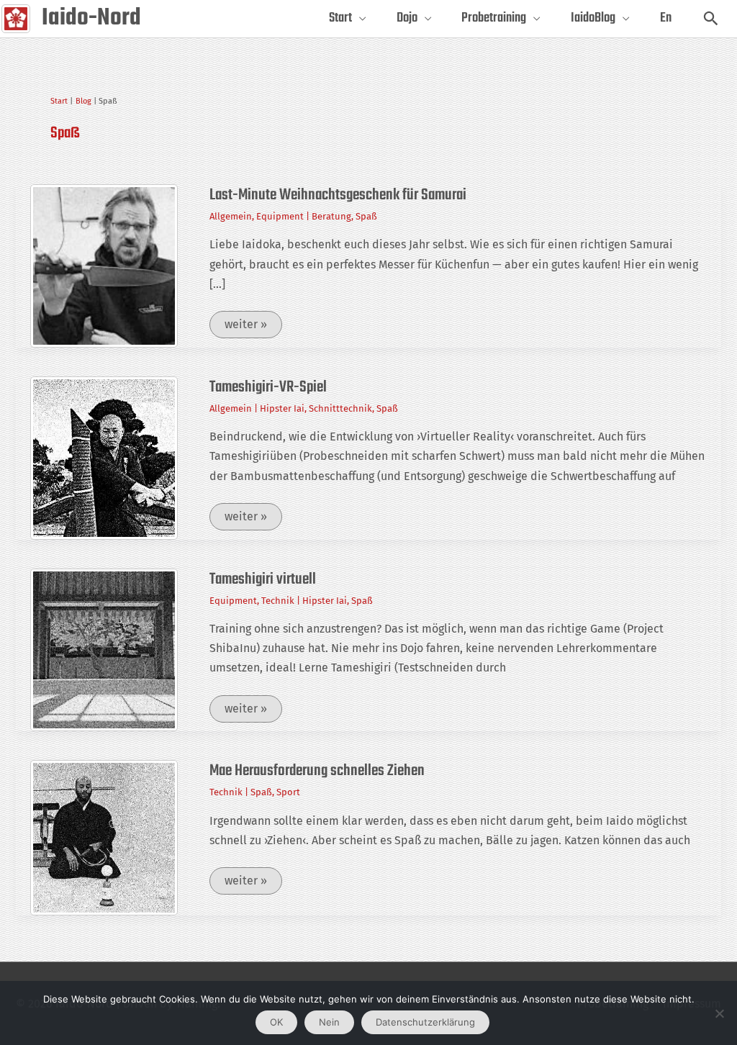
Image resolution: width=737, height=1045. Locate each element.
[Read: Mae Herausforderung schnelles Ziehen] (104, 836)
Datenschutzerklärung (425, 1022)
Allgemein (230, 216)
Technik (277, 600)
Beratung (331, 216)
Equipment (280, 216)
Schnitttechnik (340, 408)
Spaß (366, 216)
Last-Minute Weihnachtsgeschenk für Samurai (337, 195)
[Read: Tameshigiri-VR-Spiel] (104, 456)
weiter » (253, 327)
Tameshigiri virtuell (262, 579)
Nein (329, 1022)
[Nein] (719, 1013)
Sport (288, 792)
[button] (710, 18)
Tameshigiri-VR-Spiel (268, 387)
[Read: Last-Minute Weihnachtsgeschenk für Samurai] (104, 265)
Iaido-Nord (91, 18)
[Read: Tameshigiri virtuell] (104, 649)
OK (276, 1022)
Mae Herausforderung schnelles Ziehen (317, 771)
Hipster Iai (282, 408)
